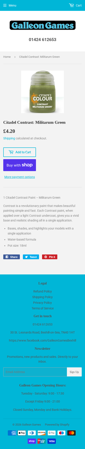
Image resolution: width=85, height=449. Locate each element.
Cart (78, 5)
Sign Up (74, 372)
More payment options (19, 177)
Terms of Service (43, 308)
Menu (12, 5)
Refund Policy (42, 291)
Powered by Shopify (57, 424)
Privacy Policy (42, 302)
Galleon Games (31, 424)
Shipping (9, 138)
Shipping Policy (42, 297)
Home (7, 56)
